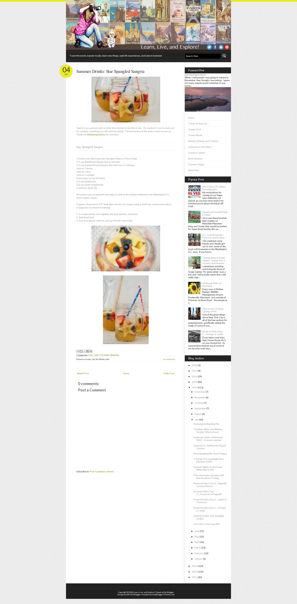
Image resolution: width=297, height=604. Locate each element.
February (199, 553)
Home (126, 373)
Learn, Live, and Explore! (144, 592)
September (200, 408)
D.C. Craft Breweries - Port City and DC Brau (213, 236)
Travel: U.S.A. (194, 129)
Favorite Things (196, 164)
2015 (194, 382)
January (198, 558)
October (199, 403)
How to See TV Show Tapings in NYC (212, 310)
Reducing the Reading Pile (206, 424)
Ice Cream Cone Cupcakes (207, 524)
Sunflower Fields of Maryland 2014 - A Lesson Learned (208, 438)
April (197, 542)
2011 (194, 577)
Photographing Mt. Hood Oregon (210, 453)
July (197, 419)
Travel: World (195, 135)
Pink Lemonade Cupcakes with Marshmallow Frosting (209, 476)
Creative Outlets (196, 152)
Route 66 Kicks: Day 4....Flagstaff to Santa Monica (210, 484)
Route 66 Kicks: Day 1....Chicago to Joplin (212, 333)
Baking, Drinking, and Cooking (203, 141)
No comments (169, 359)
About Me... (194, 170)
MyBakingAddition (96, 134)
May (197, 536)
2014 (194, 387)
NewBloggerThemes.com (163, 594)
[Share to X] (84, 351)
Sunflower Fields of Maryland (211, 284)
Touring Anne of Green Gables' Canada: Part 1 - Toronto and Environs (214, 260)
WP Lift (129, 594)
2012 (194, 571)
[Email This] (78, 351)
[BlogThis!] (81, 351)
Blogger (170, 592)
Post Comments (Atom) (102, 471)
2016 (194, 376)
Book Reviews (195, 158)
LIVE (90, 355)
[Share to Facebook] (87, 351)
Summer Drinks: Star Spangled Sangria (110, 71)
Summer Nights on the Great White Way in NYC (208, 468)
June (197, 531)
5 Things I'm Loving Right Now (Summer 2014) (209, 460)
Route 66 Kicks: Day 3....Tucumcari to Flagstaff (208, 493)
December (200, 391)
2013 (194, 566)
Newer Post (83, 373)
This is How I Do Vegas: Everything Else (214, 188)
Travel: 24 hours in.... (198, 123)
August (198, 414)
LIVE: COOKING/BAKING (106, 355)
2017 (194, 370)
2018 (194, 365)
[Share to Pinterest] (91, 351)
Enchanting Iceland (195, 74)
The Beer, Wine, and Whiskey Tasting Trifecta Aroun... (208, 430)
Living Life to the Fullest (199, 147)
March (198, 547)
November (200, 397)
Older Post (168, 373)
